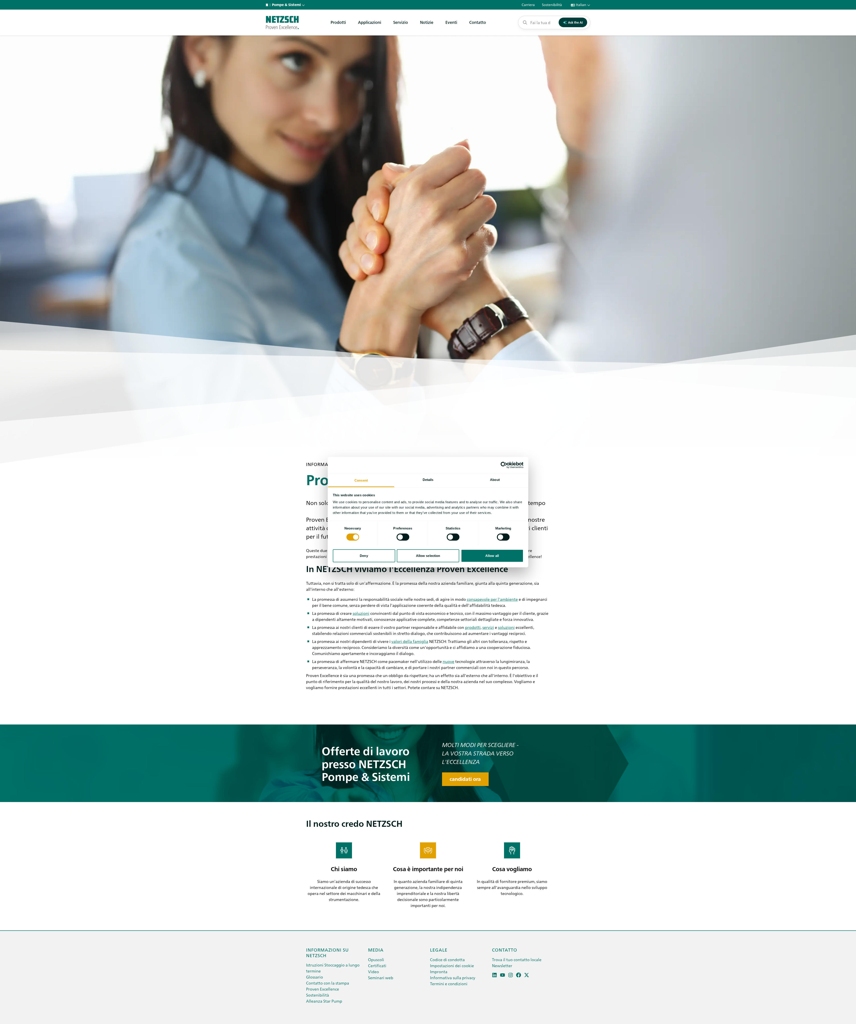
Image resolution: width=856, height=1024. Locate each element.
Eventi (451, 22)
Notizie (426, 22)
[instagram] (510, 975)
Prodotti (338, 22)
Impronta (438, 971)
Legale (438, 949)
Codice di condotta (447, 959)
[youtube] (502, 975)
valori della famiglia (409, 641)
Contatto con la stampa (327, 983)
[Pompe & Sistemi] (282, 22)
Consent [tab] (361, 480)
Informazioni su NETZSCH (327, 952)
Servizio (400, 22)
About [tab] (495, 479)
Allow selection (428, 555)
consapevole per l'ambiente (492, 599)
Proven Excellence (322, 989)
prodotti (473, 627)
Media (376, 949)
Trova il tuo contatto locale (516, 959)
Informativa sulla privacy (452, 977)
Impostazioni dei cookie (452, 965)
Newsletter (502, 965)
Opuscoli (376, 959)
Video (373, 971)
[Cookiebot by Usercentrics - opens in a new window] (503, 465)
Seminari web (380, 977)
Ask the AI (575, 22)
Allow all (492, 555)
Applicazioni (369, 22)
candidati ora (465, 779)
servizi (488, 627)
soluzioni (361, 613)
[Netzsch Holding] (268, 5)
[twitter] (526, 975)
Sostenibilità (317, 995)
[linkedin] (494, 975)
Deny (364, 555)
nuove (448, 661)
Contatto (477, 22)
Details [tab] (428, 479)
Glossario (314, 977)
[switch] (403, 537)
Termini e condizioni (448, 983)
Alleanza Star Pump (324, 1001)
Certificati (377, 965)
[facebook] (518, 975)
